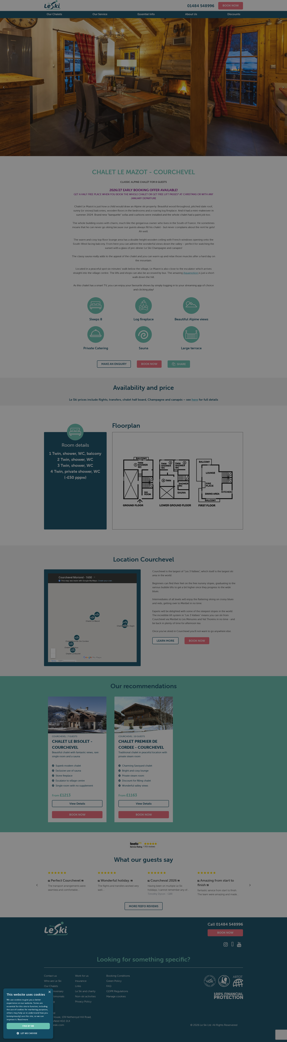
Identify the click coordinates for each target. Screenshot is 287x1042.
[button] (28, 1033)
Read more (23, 1019)
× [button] (49, 992)
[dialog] (143, 521)
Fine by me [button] (28, 1026)
